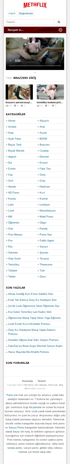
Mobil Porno (46, 216)
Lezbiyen (45, 204)
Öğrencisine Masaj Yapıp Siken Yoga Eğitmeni (34, 317)
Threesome (46, 264)
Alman (11, 120)
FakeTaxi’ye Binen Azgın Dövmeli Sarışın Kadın (35, 346)
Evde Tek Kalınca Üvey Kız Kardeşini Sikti (32, 300)
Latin (11, 204)
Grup (42, 180)
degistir (12, 156)
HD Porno (13, 192)
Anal (42, 126)
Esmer (12, 168)
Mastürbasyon (48, 210)
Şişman (44, 252)
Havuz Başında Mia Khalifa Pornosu (28, 352)
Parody (44, 228)
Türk (42, 270)
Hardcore (45, 186)
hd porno (34, 407)
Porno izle (12, 395)
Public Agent (47, 240)
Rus (10, 246)
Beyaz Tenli (14, 144)
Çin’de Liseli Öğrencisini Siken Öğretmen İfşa (33, 305)
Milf (10, 216)
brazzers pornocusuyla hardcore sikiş (27, 102)
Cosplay (44, 150)
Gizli (10, 180)
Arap (10, 132)
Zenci (43, 276)
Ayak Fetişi (14, 138)
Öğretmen (13, 222)
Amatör (12, 126)
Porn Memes (15, 234)
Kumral (44, 198)
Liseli (11, 210)
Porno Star (46, 234)
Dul (10, 162)
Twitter (12, 276)
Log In (12, 13)
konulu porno (15, 447)
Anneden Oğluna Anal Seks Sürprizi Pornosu (33, 340)
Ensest (44, 162)
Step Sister (14, 258)
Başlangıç (27, 381)
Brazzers (45, 144)
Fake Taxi (45, 168)
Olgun (43, 222)
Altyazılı (44, 120)
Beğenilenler (26, 13)
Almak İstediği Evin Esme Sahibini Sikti (30, 294)
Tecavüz (44, 258)
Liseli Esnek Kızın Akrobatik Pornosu (29, 323)
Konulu (12, 198)
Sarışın (44, 246)
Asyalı (43, 132)
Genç (43, 174)
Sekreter (13, 252)
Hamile (12, 186)
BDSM (43, 138)
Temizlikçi (13, 264)
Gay (10, 174)
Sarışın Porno (16, 427)
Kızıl (42, 192)
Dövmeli (44, 156)
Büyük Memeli (16, 150)
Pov (10, 240)
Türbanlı (12, 270)
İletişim (42, 381)
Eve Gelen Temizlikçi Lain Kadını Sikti (30, 311)
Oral (10, 228)
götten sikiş (46, 447)
